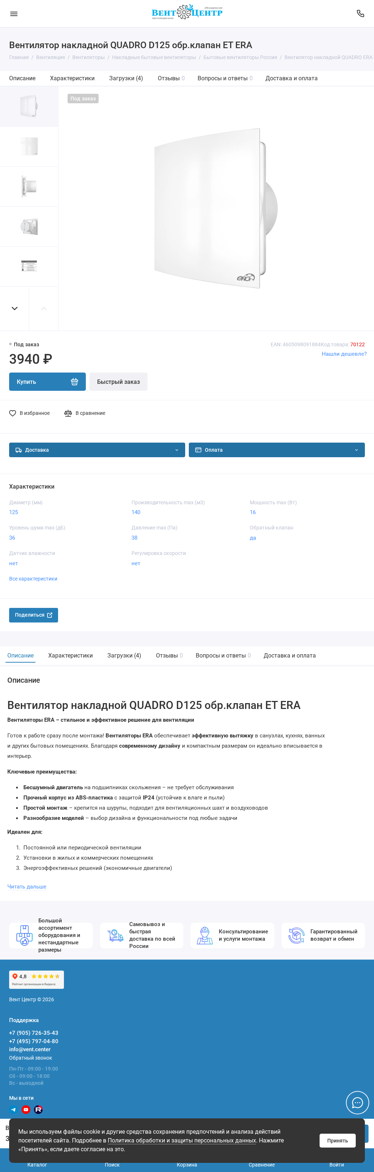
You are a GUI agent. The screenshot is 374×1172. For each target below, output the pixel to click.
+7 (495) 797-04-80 (33, 1041)
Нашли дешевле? (344, 354)
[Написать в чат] (358, 1103)
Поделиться (30, 615)
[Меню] (13, 13)
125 (13, 512)
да (253, 538)
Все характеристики (33, 579)
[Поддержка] (360, 13)
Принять (337, 1141)
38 (134, 538)
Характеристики (72, 78)
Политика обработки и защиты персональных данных (182, 1140)
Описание (22, 78)
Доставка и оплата (292, 78)
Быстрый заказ (118, 381)
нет (13, 563)
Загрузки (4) (126, 78)
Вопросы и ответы (225, 78)
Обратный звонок (30, 1058)
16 (253, 512)
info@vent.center (29, 1049)
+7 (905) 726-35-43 (33, 1033)
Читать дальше (26, 886)
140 (135, 512)
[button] (14, 308)
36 (12, 538)
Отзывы (171, 78)
